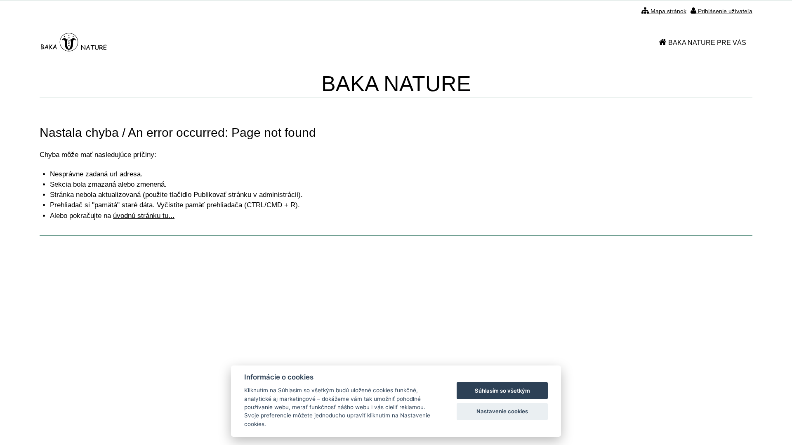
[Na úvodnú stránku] (74, 42)
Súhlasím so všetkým (502, 390)
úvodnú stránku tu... (143, 216)
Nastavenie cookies (502, 411)
